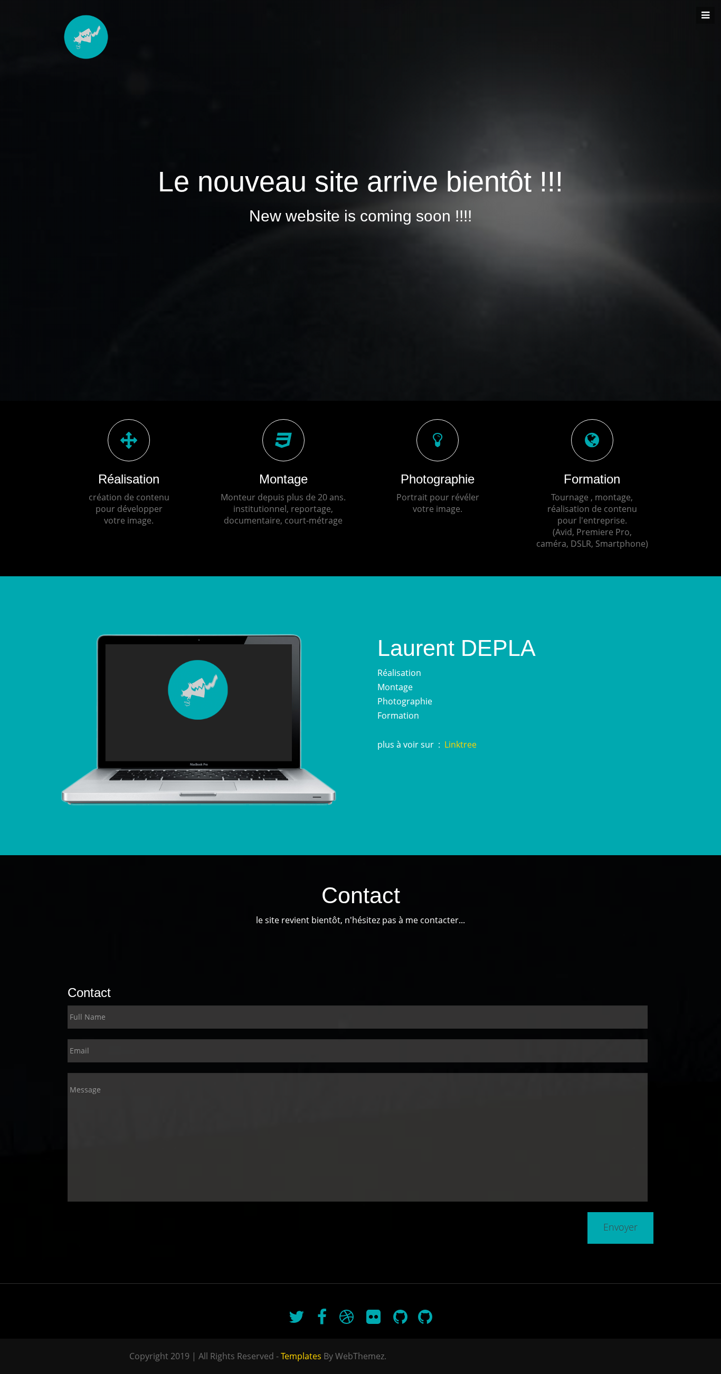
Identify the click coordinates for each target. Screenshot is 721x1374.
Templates (301, 1356)
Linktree (460, 744)
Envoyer (620, 1227)
